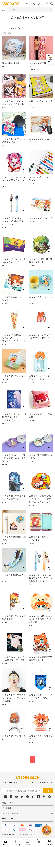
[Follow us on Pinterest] (27, 796)
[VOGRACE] (10, 3)
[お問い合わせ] (34, 3)
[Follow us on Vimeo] (44, 796)
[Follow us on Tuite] (22, 796)
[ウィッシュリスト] (43, 3)
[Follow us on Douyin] (33, 796)
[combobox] (28, 10)
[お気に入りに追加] (22, 56)
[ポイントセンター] (51, 3)
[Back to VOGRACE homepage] (27, 777)
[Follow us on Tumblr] (38, 796)
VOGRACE (12, 834)
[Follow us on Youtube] (16, 796)
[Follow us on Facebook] (11, 796)
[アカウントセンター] (47, 3)
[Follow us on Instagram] (5, 796)
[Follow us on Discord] (49, 796)
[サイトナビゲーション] (3, 9)
